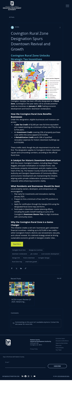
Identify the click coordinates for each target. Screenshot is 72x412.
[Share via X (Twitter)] (16, 268)
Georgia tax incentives (36, 250)
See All (59, 278)
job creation (34, 254)
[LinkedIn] (22, 376)
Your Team (59, 350)
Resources (58, 345)
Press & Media (60, 347)
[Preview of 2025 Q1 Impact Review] (21, 289)
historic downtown (29, 258)
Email (7, 362)
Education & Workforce (62, 341)
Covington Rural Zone (19, 250)
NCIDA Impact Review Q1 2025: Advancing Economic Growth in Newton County (21, 300)
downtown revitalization (19, 254)
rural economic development (50, 254)
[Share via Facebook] (12, 268)
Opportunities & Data (62, 343)
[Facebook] (25, 376)
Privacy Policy (34, 349)
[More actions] (60, 27)
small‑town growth (31, 262)
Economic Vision (60, 338)
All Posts (11, 17)
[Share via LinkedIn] (21, 268)
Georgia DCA (16, 258)
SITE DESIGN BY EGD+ (63, 376)
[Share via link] (25, 268)
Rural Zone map (17, 262)
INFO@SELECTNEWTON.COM (10, 376)
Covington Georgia (44, 258)
